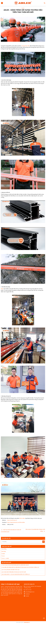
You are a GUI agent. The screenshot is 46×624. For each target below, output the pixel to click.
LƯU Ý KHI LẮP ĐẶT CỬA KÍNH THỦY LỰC (10, 569)
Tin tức (23, 8)
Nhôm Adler (22, 518)
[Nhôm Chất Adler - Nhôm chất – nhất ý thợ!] (23, 3)
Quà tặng (4, 551)
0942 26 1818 (28, 589)
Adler (2, 288)
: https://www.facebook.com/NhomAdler (16, 522)
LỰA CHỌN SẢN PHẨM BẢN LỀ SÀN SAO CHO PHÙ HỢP (14, 572)
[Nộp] (43, 542)
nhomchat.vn (27, 622)
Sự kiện (3, 553)
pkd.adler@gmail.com (29, 591)
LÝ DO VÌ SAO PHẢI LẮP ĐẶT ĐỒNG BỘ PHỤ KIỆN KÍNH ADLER (15, 565)
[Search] (44, 3)
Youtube (27, 596)
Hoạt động (4, 549)
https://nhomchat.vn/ (12, 520)
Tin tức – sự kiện (5, 558)
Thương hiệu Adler (25, 45)
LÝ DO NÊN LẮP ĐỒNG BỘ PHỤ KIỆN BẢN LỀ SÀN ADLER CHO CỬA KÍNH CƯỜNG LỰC (20, 567)
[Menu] (2, 3)
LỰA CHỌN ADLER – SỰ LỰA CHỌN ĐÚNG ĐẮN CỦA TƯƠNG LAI (16, 574)
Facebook (28, 593)
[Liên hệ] (44, 618)
